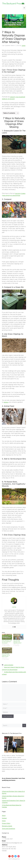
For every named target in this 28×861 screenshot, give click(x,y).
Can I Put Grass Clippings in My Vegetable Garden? (17, 641)
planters (6, 402)
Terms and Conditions (8, 828)
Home (4, 820)
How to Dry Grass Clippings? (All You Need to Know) (6, 655)
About (4, 815)
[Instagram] (13, 627)
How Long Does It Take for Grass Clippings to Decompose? (7, 641)
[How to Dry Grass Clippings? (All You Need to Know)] (7, 650)
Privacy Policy (6, 823)
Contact (4, 818)
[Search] (24, 725)
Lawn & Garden (8, 665)
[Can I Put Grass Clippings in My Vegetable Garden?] (18, 637)
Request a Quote (7, 826)
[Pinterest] (14, 627)
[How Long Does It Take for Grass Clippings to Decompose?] (7, 637)
